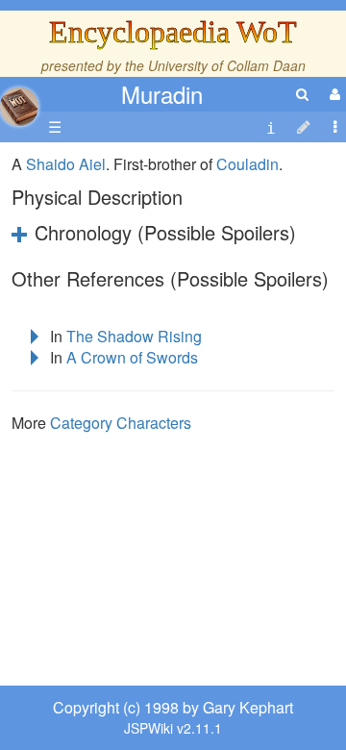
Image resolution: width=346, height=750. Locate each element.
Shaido (50, 164)
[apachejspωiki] (19, 101)
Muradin (162, 94)
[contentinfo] (271, 127)
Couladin (247, 164)
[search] (302, 94)
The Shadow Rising (134, 336)
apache (19, 107)
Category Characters (120, 423)
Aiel (92, 164)
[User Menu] (332, 94)
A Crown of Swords (132, 357)
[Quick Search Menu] (302, 94)
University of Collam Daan (227, 65)
